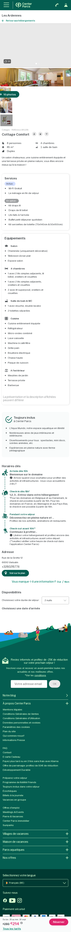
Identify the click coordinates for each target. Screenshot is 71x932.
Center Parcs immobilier (16, 820)
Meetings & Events (13, 812)
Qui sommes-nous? (13, 735)
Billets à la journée (13, 795)
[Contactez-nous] (57, 5)
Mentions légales (12, 709)
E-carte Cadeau (11, 756)
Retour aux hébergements (20, 20)
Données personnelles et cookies (21, 722)
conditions (40, 675)
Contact (7, 752)
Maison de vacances (15, 841)
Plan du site (9, 731)
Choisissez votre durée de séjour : (21, 600)
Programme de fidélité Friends (19, 782)
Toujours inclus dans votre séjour (21, 786)
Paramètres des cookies (16, 727)
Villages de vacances (16, 833)
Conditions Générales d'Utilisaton (21, 718)
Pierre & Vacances (13, 816)
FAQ (5, 748)
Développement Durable (16, 770)
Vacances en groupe (14, 799)
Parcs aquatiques (13, 849)
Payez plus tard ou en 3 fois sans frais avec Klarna (30, 761)
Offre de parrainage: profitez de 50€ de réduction (30, 765)
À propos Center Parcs (17, 703)
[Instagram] (19, 901)
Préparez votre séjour (15, 778)
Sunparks (8, 825)
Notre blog (9, 695)
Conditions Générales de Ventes (21, 714)
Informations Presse (14, 740)
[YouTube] (12, 901)
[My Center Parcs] (66, 5)
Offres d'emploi (11, 807)
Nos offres (9, 857)
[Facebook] (5, 901)
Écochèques (10, 791)
